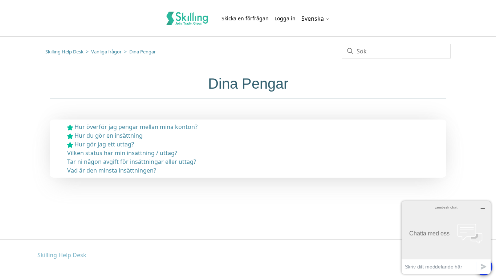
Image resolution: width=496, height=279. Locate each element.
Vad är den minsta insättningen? (111, 170)
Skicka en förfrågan (245, 18)
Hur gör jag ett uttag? (104, 144)
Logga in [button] (285, 18)
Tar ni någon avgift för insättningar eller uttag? (131, 162)
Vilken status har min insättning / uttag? (122, 153)
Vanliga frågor (106, 51)
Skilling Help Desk (64, 51)
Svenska (313, 19)
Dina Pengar (142, 51)
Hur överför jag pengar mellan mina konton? (136, 127)
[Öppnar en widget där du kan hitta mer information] (446, 237)
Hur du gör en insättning (108, 136)
